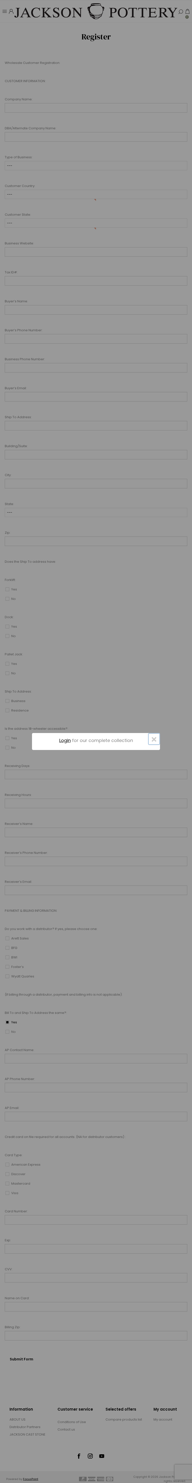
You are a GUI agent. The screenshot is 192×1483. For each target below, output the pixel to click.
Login (65, 740)
